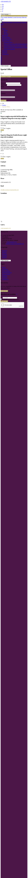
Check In (3, 83)
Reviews (6, 34)
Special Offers (6, 40)
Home (4, 29)
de (3, 4)
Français (4, 256)
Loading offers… (8, 42)
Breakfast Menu (7, 39)
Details (2, 130)
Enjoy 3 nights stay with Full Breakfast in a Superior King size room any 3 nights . (15, 45)
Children (3, 93)
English (4, 252)
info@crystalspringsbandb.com (10, 190)
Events (6, 30)
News (5, 32)
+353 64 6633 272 (6, 1)
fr (2, 9)
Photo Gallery (6, 37)
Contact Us (5, 54)
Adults (2, 87)
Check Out (4, 85)
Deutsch (4, 251)
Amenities (5, 35)
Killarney (4, 51)
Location (4, 52)
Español (4, 254)
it (2, 11)
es (3, 8)
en (3, 6)
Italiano (4, 257)
